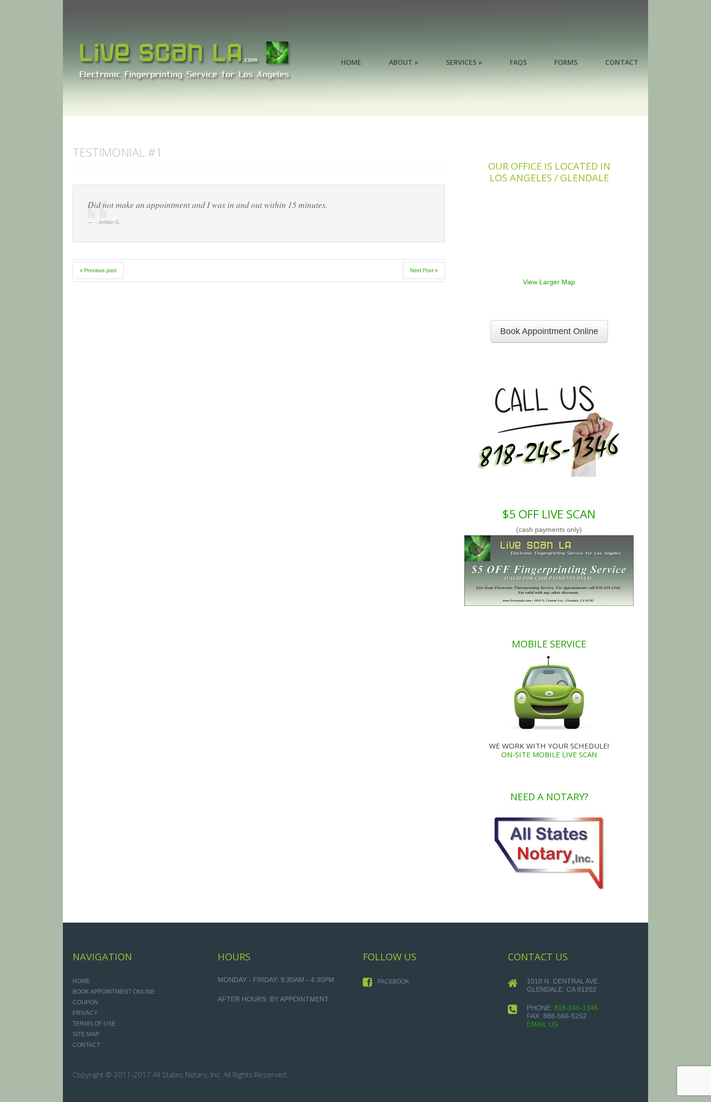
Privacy (85, 1013)
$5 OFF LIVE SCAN (549, 514)
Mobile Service (549, 643)
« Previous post (98, 270)
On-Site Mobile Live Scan (549, 754)
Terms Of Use (94, 1023)
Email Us (542, 1024)
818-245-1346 (576, 1008)
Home (81, 981)
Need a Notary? (549, 796)
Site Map (86, 1034)
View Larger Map (549, 282)
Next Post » (424, 270)
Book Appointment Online (549, 331)
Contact (86, 1045)
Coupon (85, 1002)
